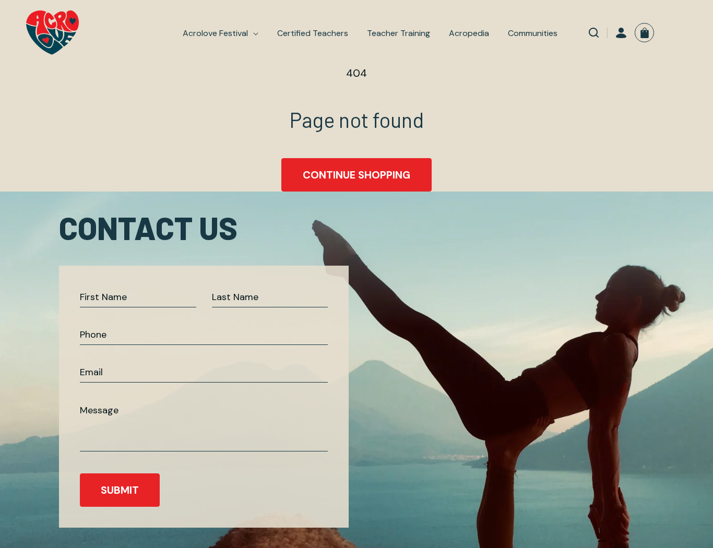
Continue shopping (356, 175)
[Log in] (621, 33)
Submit (120, 490)
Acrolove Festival (215, 33)
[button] (220, 33)
